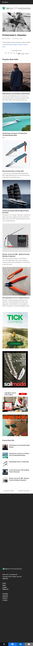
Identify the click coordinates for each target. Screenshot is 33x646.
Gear (21, 38)
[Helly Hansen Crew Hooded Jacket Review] (16, 77)
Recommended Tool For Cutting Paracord (15, 298)
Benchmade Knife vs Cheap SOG (13, 171)
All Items (16, 38)
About (4, 585)
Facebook (5, 593)
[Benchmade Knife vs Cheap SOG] (16, 154)
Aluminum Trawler (8, 491)
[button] (5, 2)
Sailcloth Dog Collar (23, 491)
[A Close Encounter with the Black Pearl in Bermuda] (16, 194)
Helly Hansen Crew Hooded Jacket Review (16, 93)
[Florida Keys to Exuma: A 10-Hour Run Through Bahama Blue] (16, 116)
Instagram (5, 596)
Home (4, 583)
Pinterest (4, 598)
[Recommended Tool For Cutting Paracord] (16, 281)
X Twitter (4, 600)
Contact (4, 587)
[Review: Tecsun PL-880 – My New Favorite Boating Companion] (16, 237)
